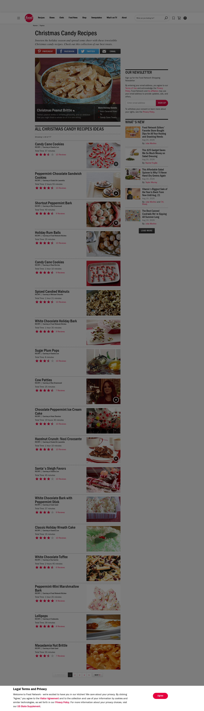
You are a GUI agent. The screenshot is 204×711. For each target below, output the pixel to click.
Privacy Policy (62, 702)
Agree (160, 696)
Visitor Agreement (49, 699)
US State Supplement (28, 706)
